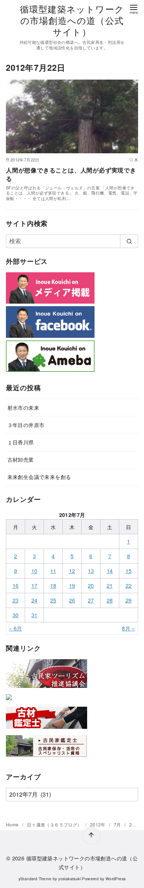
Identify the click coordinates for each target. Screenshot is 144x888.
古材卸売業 (20, 459)
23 (16, 600)
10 (34, 570)
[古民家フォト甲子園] (9, 701)
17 (34, 585)
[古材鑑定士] (46, 730)
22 (129, 585)
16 (16, 585)
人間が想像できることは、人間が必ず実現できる (71, 174)
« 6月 (15, 628)
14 (110, 570)
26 (72, 600)
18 (53, 585)
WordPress (116, 878)
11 (53, 570)
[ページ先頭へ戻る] (91, 835)
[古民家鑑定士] (46, 758)
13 (91, 570)
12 (72, 570)
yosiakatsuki (69, 878)
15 (129, 570)
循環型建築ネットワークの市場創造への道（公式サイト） (72, 20)
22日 (134, 824)
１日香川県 (20, 442)
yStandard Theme (35, 878)
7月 (118, 824)
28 (110, 600)
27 (91, 600)
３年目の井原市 (26, 425)
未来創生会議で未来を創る (39, 476)
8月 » (128, 628)
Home (13, 824)
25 (53, 600)
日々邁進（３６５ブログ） (55, 824)
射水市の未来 (23, 407)
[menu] (133, 8)
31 (34, 615)
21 (110, 585)
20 (91, 585)
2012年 (98, 824)
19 (72, 585)
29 (129, 600)
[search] (129, 241)
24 (34, 600)
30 (16, 615)
